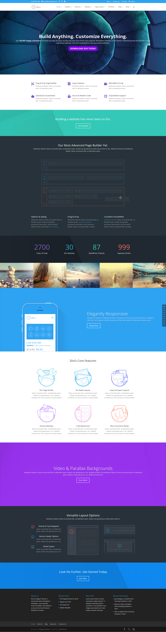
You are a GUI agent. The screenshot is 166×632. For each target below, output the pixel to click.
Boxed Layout (48, 546)
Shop (108, 1)
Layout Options (78, 83)
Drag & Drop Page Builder (46, 83)
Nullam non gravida (84, 222)
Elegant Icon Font (65, 602)
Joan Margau (119, 599)
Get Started (83, 125)
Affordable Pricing (116, 83)
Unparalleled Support (117, 95)
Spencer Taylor (119, 604)
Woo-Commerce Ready (119, 426)
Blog (119, 7)
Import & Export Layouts (119, 390)
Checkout (124, 1)
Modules (87, 7)
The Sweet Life (64, 605)
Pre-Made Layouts (83, 390)
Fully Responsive (83, 426)
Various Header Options (49, 536)
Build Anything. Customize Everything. (83, 36)
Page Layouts (99, 7)
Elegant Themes (44, 629)
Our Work (83, 480)
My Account (116, 1)
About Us (53, 624)
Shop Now (93, 325)
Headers (67, 7)
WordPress (63, 629)
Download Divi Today (83, 48)
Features (77, 7)
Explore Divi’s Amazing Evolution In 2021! (123, 606)
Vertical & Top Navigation (49, 526)
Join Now (83, 578)
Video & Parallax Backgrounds (83, 468)
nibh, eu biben (53, 227)
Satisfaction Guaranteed (45, 95)
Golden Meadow (65, 608)
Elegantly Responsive (107, 313)
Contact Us (62, 624)
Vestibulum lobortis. (110, 220)
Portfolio (111, 7)
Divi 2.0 (40, 624)
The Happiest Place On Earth (69, 599)
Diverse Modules (46, 426)
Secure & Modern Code (81, 95)
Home (58, 7)
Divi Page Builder (46, 390)
